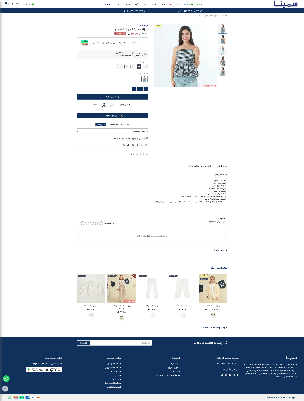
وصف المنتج (222, 166)
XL (127, 66)
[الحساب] (12, 4)
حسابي (118, 375)
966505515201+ (223, 364)
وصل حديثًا (204, 279)
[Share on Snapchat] (128, 144)
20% (204, 276)
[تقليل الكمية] (146, 89)
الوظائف (176, 371)
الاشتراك (83, 343)
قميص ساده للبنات (91, 306)
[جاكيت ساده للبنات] (213, 288)
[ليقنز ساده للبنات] (182, 288)
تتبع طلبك (116, 379)
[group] (185, 55)
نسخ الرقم (100, 125)
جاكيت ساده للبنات (213, 306)
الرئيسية (223, 16)
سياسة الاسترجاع (113, 368)
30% (158, 26)
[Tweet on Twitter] (124, 144)
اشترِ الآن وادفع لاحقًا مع (137, 11)
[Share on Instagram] (133, 144)
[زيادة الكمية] (134, 89)
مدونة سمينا (115, 371)
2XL (120, 66)
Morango (144, 26)
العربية (29, 4)
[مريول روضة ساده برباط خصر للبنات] (121, 288)
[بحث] (17, 4)
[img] (140, 154)
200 (190, 11)
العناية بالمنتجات (114, 387)
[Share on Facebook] (137, 144)
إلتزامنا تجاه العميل (138, 131)
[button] (8, 4)
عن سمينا (175, 364)
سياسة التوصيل (114, 364)
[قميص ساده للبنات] (91, 288)
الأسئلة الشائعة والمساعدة (168, 375)
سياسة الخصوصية (113, 383)
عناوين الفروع (174, 368)
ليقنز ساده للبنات (182, 306)
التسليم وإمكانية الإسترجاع (199, 166)
